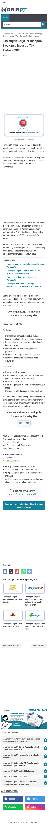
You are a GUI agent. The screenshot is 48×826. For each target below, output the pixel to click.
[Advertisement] (24, 85)
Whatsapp (11, 807)
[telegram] (29, 571)
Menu (5, 17)
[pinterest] (17, 571)
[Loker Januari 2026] (14, 9)
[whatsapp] (23, 571)
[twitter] (11, 571)
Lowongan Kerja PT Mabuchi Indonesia (18, 771)
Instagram (34, 807)
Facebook (11, 799)
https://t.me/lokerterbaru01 (22, 494)
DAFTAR (24, 423)
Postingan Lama (39, 646)
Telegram (34, 799)
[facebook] (5, 571)
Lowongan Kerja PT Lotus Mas (15, 776)
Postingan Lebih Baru (11, 646)
